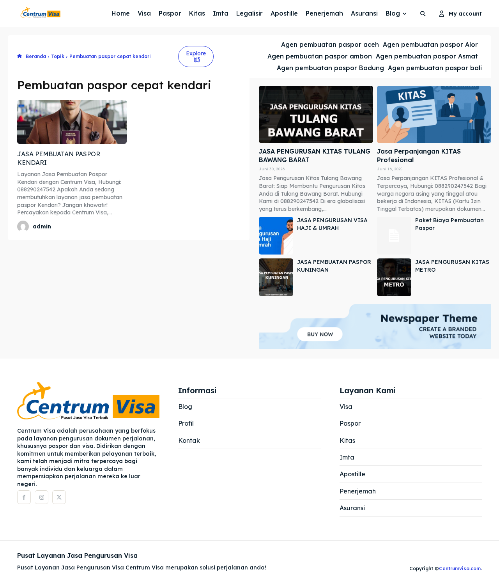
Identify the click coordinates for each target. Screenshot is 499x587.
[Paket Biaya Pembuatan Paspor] (394, 236)
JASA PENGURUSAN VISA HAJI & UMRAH (332, 224)
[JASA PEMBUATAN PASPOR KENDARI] (72, 121)
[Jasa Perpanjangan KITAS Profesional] (434, 114)
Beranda (36, 56)
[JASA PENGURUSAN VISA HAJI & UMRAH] (276, 236)
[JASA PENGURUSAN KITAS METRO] (394, 277)
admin (42, 226)
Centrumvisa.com (460, 568)
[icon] (19, 56)
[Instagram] (41, 497)
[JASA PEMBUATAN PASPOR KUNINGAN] (276, 277)
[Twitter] (59, 497)
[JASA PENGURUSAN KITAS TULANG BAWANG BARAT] (316, 114)
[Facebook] (24, 497)
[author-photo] (24, 226)
